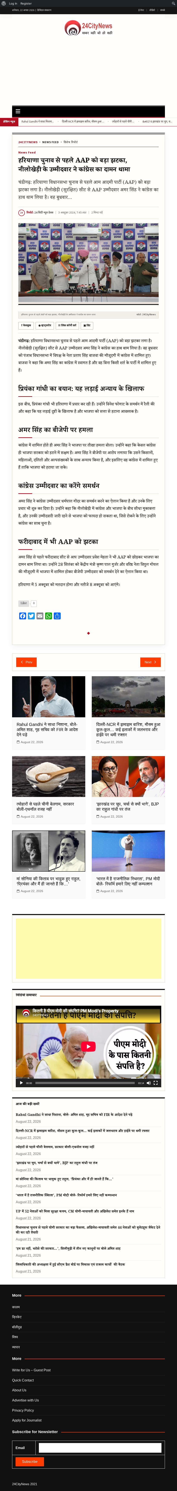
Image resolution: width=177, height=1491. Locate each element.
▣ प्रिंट (87, 325)
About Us (19, 1390)
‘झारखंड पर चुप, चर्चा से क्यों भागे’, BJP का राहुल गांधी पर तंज (56, 1163)
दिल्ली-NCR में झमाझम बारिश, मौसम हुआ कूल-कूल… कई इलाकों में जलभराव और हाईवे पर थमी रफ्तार (128, 729)
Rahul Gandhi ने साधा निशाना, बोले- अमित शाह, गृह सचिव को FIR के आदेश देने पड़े (38, 122)
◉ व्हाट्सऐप (44, 325)
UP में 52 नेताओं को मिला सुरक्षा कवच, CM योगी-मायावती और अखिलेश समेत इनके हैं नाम (75, 1212)
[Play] (21, 1083)
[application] (88, 1046)
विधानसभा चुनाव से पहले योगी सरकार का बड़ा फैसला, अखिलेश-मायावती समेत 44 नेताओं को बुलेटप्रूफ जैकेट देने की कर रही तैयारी (88, 1231)
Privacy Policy (23, 1410)
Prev (29, 662)
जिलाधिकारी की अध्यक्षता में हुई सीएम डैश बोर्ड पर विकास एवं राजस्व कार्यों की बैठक (70, 1265)
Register (26, 3)
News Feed (50, 142)
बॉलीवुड (17, 1327)
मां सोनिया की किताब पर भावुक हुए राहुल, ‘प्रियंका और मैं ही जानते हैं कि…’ (64, 1179)
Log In (13, 3)
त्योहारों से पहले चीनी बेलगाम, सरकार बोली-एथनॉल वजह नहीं (123, 122)
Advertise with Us (25, 1400)
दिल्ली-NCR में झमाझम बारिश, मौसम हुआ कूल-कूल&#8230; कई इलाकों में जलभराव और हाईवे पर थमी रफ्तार (83, 122)
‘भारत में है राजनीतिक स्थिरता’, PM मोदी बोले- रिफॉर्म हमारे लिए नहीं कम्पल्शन (66, 1195)
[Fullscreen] (155, 1083)
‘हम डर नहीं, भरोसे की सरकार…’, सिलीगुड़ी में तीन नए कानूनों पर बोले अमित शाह (68, 1249)
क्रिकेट (17, 1317)
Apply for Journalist (26, 1420)
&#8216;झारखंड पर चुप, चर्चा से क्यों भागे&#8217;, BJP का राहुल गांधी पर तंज (158, 122)
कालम (16, 1307)
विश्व (15, 1337)
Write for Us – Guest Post (31, 1370)
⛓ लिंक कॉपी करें (67, 325)
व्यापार (16, 1347)
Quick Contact (23, 1380)
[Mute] (149, 1083)
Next (148, 662)
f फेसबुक (26, 325)
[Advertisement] (88, 69)
